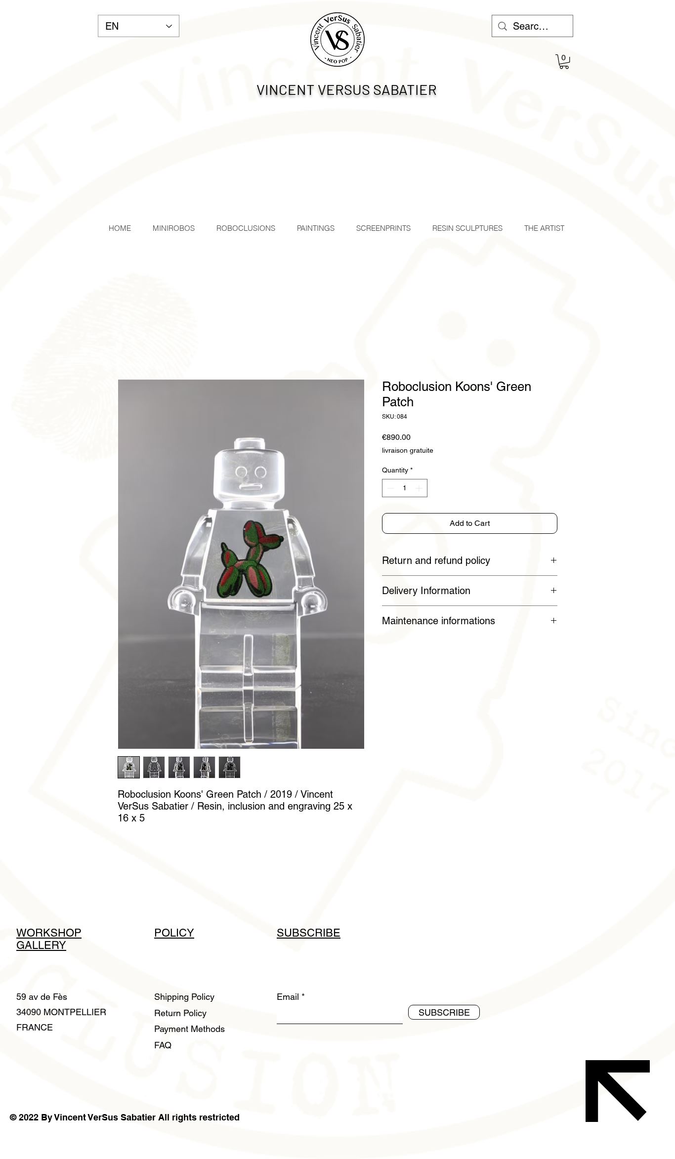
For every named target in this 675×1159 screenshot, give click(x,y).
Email (288, 996)
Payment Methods (190, 1029)
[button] (564, 61)
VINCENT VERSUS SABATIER (346, 89)
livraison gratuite (407, 450)
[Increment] (420, 488)
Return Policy (181, 1013)
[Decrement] (389, 488)
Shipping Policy (184, 996)
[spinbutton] (405, 488)
